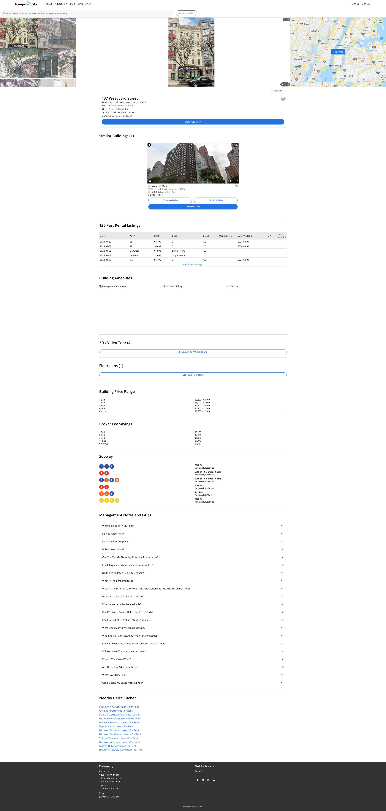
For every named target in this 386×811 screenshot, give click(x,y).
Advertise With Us (109, 774)
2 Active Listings (216, 200)
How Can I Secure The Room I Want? (122, 596)
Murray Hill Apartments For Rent (117, 746)
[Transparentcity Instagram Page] (207, 779)
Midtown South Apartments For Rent (120, 734)
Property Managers (111, 778)
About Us (104, 771)
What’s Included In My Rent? (118, 525)
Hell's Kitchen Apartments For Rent (119, 722)
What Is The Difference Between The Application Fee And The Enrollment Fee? (146, 588)
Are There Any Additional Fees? (119, 667)
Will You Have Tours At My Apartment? (124, 651)
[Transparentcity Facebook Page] (197, 779)
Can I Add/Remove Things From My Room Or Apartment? (134, 643)
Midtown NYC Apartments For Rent (119, 706)
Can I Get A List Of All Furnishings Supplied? (126, 620)
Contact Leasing (193, 206)
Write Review (84, 3)
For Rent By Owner (110, 781)
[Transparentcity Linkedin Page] (213, 779)
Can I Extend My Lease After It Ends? (122, 682)
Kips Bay (171, 192)
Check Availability (193, 121)
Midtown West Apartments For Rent (119, 742)
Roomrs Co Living (123, 115)
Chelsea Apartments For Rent (116, 710)
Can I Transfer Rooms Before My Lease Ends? (127, 612)
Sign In (355, 3)
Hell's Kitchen (127, 105)
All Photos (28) (276, 90)
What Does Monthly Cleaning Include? (123, 627)
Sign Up (366, 3)
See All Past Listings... (193, 264)
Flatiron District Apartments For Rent (120, 714)
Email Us (200, 771)
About (49, 3)
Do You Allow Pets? (113, 533)
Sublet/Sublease (109, 788)
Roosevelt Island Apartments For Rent (120, 750)
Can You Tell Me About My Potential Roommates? (130, 557)
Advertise (60, 3)
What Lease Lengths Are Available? (121, 604)
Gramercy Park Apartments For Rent (120, 718)
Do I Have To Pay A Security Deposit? (123, 573)
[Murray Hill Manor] (193, 165)
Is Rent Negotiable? (113, 549)
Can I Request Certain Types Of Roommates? (127, 565)
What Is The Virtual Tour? (116, 659)
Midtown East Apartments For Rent (119, 730)
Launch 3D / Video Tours (194, 351)
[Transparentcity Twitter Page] (202, 779)
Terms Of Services (109, 796)
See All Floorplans (194, 374)
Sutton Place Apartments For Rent (118, 738)
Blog (72, 3)
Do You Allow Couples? (115, 541)
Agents (104, 785)
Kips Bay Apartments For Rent (116, 726)
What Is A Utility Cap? (114, 675)
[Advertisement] (48, 109)
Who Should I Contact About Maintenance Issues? (130, 635)
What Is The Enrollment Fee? (118, 580)
